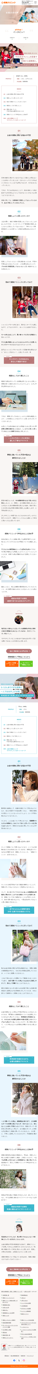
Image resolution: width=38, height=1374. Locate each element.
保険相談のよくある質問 (8, 1313)
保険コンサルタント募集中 (9, 1320)
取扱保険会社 (24, 1295)
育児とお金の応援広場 (26, 1334)
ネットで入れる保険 (26, 1303)
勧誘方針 (23, 1355)
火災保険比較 (24, 1306)
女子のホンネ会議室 (26, 1308)
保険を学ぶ (5, 1310)
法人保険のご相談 (7, 1329)
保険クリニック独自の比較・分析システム (10, 1301)
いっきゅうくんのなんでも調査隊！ (28, 1330)
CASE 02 (25, 37)
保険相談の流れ (6, 1305)
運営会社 (5, 1332)
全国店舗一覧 (6, 1295)
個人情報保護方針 (15, 1355)
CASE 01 (12, 37)
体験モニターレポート (8, 1337)
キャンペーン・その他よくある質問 (28, 1337)
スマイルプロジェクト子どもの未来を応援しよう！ (28, 1323)
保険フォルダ (6, 1315)
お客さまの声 (27, 1291)
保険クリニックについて (8, 1298)
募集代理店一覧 (6, 1335)
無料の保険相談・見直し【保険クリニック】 (12, 1291)
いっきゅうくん (25, 1327)
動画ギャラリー (25, 1314)
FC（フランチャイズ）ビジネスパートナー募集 (10, 1326)
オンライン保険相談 (26, 1311)
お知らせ (23, 1298)
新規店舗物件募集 (7, 1322)
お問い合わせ (24, 1300)
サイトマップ (30, 1355)
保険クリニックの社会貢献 (27, 1320)
